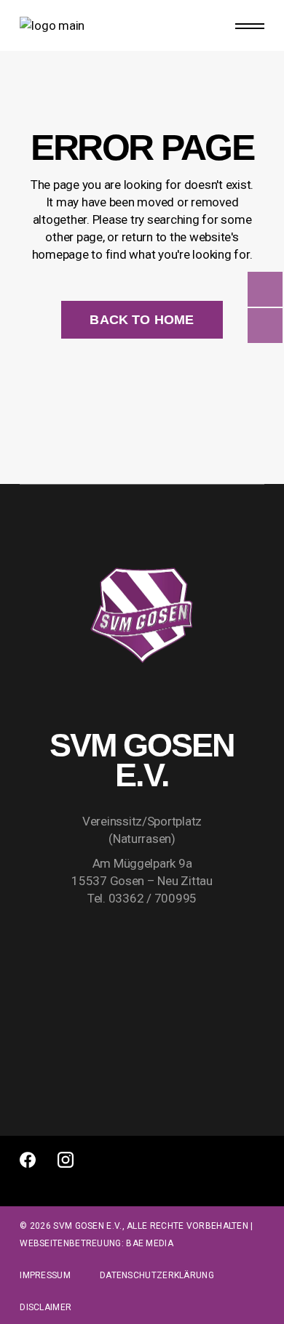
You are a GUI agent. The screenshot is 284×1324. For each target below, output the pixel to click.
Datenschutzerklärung (157, 1275)
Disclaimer (45, 1307)
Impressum (45, 1275)
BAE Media (149, 1243)
